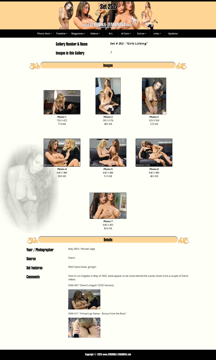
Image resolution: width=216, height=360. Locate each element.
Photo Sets (43, 33)
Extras (140, 33)
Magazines (77, 33)
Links (156, 33)
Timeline (61, 33)
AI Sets (125, 33)
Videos (94, 33)
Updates (173, 33)
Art (111, 33)
